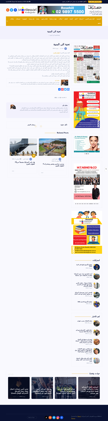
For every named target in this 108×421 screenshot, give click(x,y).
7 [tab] (87, 203)
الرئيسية (99, 19)
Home (58, 35)
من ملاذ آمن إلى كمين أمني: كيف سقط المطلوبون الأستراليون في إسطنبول (65, 391)
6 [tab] (89, 203)
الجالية (66, 19)
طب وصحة (31, 19)
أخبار (76, 19)
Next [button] (98, 144)
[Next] (12, 374)
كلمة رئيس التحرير (89, 19)
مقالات (60, 19)
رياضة (37, 19)
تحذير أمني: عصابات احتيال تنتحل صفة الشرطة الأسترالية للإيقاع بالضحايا (42, 391)
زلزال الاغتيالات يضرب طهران (84, 321)
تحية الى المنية (53, 35)
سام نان (62, 48)
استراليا (81, 19)
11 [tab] (80, 203)
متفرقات (18, 19)
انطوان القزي (56, 52)
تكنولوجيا (24, 19)
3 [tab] (85, 153)
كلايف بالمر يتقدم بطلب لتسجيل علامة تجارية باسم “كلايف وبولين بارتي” (84, 360)
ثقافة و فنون (44, 19)
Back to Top (31, 417)
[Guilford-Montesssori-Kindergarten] (87, 109)
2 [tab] (86, 153)
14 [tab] (75, 203)
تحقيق (99, 23)
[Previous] (9, 374)
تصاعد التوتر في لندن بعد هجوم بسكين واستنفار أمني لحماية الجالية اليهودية (89, 391)
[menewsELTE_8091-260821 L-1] (87, 64)
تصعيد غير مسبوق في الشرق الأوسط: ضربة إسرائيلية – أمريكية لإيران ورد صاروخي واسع (84, 341)
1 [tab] (88, 153)
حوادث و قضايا (53, 19)
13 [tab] (77, 203)
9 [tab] (84, 203)
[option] (89, 388)
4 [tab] (92, 203)
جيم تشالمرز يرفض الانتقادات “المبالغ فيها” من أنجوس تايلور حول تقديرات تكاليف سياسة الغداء (83, 350)
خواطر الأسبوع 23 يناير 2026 (85, 301)
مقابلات (12, 19)
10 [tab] (82, 203)
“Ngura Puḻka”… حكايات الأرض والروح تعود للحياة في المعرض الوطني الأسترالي (84, 285)
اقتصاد (71, 19)
